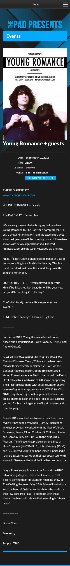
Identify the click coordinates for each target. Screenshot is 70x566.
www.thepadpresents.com (19, 195)
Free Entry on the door (40, 178)
